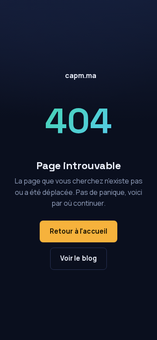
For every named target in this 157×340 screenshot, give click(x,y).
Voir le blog (78, 258)
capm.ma (80, 75)
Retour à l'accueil (79, 231)
